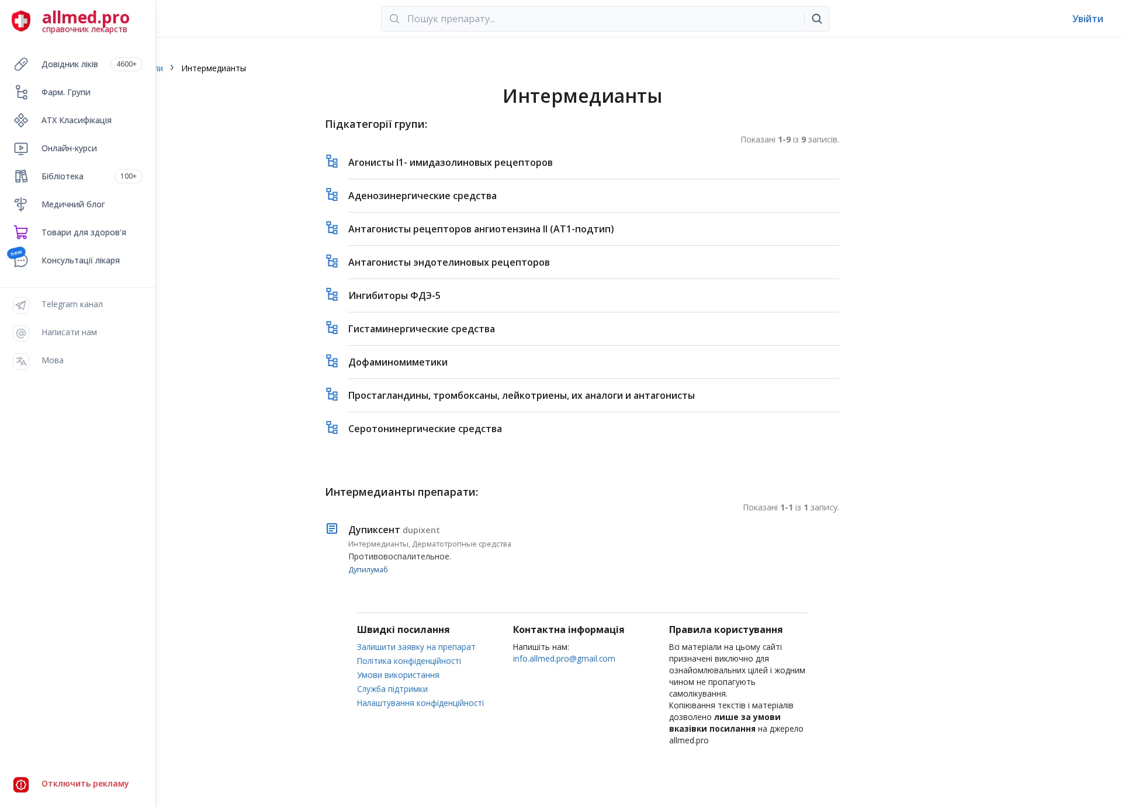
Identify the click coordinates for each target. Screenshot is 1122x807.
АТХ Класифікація (76, 120)
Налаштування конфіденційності (420, 702)
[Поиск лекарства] (817, 18)
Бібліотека (89, 176)
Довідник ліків (89, 63)
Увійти (1087, 18)
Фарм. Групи (66, 92)
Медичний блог (73, 204)
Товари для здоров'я (83, 232)
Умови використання (398, 674)
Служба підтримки (392, 688)
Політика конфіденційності (409, 660)
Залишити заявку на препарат (416, 646)
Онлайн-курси (69, 148)
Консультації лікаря (80, 260)
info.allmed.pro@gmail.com (564, 658)
